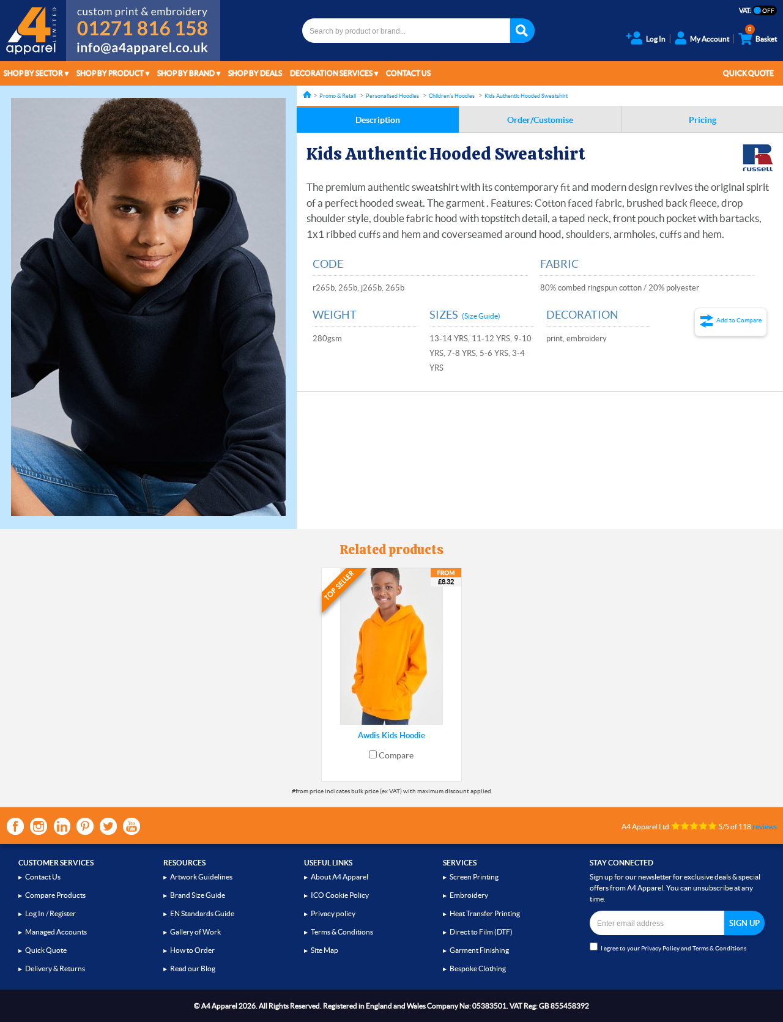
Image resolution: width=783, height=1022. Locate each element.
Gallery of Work (195, 932)
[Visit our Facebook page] (15, 826)
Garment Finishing (479, 950)
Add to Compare (739, 320)
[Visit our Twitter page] (108, 826)
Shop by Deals (255, 73)
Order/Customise (540, 120)
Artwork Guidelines (201, 877)
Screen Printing (474, 877)
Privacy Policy (660, 948)
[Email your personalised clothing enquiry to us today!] (143, 50)
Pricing (702, 120)
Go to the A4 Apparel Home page (33, 30)
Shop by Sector (33, 73)
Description (377, 120)
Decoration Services (331, 73)
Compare (396, 755)
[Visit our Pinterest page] (85, 826)
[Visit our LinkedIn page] (61, 826)
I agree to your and (673, 948)
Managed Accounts (56, 932)
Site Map (324, 950)
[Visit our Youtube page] (131, 826)
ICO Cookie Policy (340, 895)
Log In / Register (50, 913)
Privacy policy (333, 913)
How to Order (192, 950)
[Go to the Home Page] (307, 94)
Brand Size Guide (197, 895)
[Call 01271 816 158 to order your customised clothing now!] (143, 19)
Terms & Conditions (342, 932)
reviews (764, 827)
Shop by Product (110, 73)
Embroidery (469, 895)
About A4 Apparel (339, 877)
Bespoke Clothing (478, 968)
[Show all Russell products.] (758, 158)
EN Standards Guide (202, 913)
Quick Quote (748, 73)
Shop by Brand (186, 73)
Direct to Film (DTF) (481, 932)
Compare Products (55, 895)
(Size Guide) (481, 316)
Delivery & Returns (55, 968)
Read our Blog (192, 968)
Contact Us (408, 73)
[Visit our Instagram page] (38, 826)
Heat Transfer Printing (485, 913)
